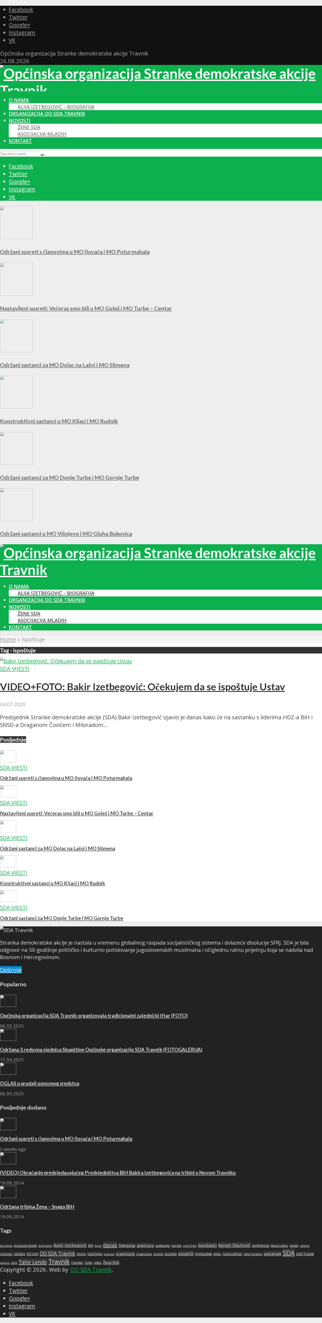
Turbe (88, 1263)
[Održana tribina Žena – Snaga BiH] (8, 1195)
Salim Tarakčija (253, 1254)
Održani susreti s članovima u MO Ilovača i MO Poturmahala (75, 251)
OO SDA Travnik (57, 1253)
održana (19, 1254)
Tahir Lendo (33, 1262)
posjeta (158, 1254)
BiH (90, 1245)
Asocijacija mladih (42, 134)
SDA (289, 1252)
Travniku (77, 1263)
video (98, 1263)
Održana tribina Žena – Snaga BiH (37, 1207)
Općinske (109, 1254)
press (217, 1254)
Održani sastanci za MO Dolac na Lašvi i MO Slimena (64, 365)
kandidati (207, 1245)
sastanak (272, 1254)
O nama (19, 100)
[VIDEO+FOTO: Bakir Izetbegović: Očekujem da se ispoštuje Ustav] (66, 661)
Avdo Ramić (45, 1246)
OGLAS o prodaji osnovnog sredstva (39, 1083)
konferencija (260, 1246)
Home (8, 639)
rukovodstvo (232, 1254)
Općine (81, 1254)
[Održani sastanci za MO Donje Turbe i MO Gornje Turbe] (16, 463)
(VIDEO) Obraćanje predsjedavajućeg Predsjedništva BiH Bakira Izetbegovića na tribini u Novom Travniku (118, 1173)
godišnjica (145, 1245)
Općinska (94, 1254)
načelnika (6, 1254)
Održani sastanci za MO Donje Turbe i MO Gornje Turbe (69, 477)
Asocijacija (6, 1246)
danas (110, 1245)
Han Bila (176, 1246)
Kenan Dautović (234, 1245)
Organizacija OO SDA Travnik (47, 113)
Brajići (98, 1246)
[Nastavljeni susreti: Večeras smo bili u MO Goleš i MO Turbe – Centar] (16, 293)
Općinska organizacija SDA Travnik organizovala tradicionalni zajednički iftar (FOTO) (94, 1016)
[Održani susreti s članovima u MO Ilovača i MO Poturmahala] (16, 237)
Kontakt (20, 140)
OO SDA (32, 1254)
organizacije (144, 1254)
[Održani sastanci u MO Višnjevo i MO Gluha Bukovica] (16, 519)
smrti (14, 1263)
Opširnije (11, 969)
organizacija (125, 1253)
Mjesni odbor (279, 1246)
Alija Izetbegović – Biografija (56, 106)
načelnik (305, 1246)
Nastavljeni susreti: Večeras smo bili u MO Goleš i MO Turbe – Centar (86, 308)
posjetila (171, 1254)
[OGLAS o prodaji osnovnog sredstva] (8, 1072)
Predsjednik (203, 1254)
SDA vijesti (14, 669)
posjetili (186, 1253)
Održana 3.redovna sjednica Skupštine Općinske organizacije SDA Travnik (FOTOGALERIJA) (101, 1050)
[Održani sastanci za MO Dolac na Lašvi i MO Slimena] (16, 350)
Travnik (59, 1261)
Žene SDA (29, 127)
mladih (294, 1246)
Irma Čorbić (190, 1246)
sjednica (5, 1263)
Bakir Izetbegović (70, 1245)
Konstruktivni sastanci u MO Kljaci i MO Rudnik (59, 421)
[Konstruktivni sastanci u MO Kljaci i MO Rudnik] (16, 406)
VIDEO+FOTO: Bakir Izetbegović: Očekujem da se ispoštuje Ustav (142, 687)
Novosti (19, 120)
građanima (162, 1246)
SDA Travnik (305, 1254)
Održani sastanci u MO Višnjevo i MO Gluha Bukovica (66, 533)
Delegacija (127, 1245)
